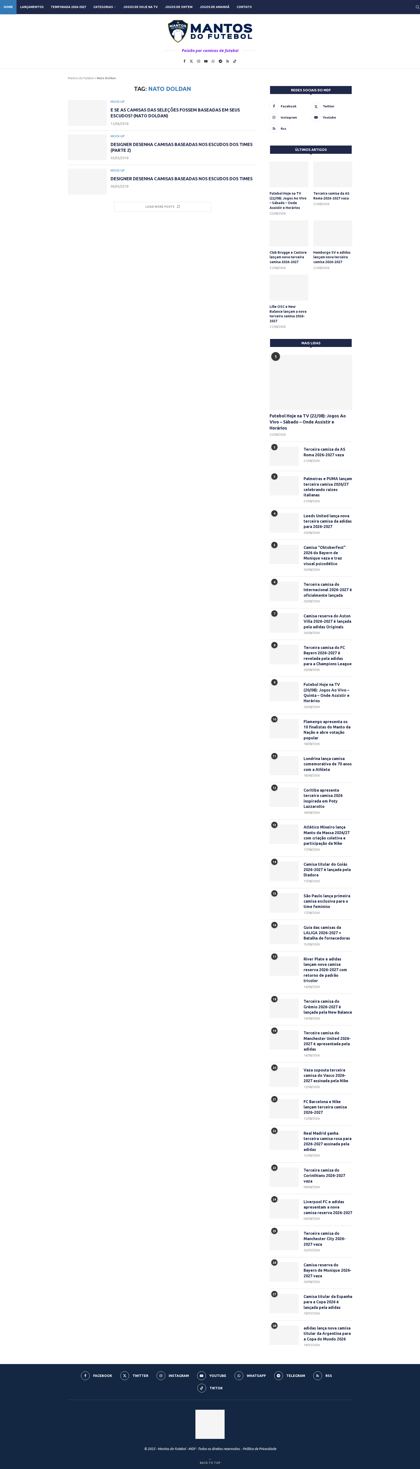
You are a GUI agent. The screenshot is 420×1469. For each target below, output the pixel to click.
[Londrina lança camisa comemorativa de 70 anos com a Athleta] (284, 765)
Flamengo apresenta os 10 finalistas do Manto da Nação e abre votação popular (327, 729)
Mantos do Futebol (81, 78)
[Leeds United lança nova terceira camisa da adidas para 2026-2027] (284, 523)
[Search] (417, 7)
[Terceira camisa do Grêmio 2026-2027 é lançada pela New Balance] (284, 1008)
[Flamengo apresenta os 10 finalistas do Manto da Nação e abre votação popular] (284, 728)
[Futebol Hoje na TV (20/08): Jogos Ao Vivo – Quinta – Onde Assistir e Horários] (284, 691)
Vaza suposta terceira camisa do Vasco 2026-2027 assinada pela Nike (326, 1075)
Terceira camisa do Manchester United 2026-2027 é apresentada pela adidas (327, 1041)
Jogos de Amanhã (214, 7)
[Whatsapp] (213, 61)
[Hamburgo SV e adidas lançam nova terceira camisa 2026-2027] (332, 233)
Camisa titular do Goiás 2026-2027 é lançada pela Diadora (327, 869)
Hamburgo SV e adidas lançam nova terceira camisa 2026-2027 (331, 257)
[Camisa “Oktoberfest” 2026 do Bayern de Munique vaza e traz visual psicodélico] (284, 554)
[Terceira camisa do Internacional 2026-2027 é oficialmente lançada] (284, 591)
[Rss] (227, 61)
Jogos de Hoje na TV (140, 7)
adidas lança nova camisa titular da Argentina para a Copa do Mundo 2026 (327, 1333)
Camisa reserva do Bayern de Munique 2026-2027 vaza (327, 1270)
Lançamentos (32, 7)
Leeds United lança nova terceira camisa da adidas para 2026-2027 (328, 521)
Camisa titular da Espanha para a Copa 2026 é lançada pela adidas (328, 1302)
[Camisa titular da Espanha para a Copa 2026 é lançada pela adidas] (284, 1303)
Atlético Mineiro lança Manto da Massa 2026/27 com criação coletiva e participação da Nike (327, 835)
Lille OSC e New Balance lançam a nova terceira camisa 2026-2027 (288, 314)
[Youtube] (206, 61)
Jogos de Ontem (178, 7)
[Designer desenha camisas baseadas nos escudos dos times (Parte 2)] (87, 147)
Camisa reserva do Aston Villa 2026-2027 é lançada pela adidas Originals (327, 621)
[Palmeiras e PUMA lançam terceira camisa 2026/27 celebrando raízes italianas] (284, 485)
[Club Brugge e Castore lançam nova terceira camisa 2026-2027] (289, 233)
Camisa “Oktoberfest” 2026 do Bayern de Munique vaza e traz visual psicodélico (325, 555)
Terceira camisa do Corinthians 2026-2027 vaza (324, 1175)
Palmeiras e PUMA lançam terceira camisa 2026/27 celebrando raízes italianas (328, 486)
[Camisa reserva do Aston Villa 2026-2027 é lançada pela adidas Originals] (284, 623)
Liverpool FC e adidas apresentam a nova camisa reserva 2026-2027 (328, 1207)
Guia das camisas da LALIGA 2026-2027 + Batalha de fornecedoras (327, 933)
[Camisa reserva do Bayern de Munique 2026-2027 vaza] (284, 1272)
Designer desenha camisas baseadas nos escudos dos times (182, 178)
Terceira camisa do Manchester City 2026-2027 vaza (325, 1238)
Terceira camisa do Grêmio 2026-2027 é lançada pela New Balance (328, 1006)
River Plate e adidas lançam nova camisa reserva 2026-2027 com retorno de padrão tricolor (325, 970)
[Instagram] (198, 61)
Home (8, 7)
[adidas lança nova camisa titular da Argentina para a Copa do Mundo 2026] (284, 1335)
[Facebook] (184, 61)
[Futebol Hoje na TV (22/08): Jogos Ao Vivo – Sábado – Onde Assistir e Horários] (289, 175)
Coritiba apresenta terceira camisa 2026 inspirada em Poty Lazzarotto (323, 798)
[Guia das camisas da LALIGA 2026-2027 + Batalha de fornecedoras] (284, 934)
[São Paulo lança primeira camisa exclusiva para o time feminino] (284, 903)
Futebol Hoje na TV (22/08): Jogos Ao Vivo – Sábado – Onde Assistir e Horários (288, 200)
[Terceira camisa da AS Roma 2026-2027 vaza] (332, 175)
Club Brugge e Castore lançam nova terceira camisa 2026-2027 (288, 257)
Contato (244, 7)
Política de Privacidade (259, 1449)
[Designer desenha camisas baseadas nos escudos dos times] (87, 182)
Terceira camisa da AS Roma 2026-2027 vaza (331, 195)
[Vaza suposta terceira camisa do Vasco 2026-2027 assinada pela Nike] (284, 1077)
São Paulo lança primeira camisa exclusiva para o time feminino (327, 901)
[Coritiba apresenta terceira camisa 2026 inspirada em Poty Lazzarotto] (284, 797)
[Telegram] (220, 61)
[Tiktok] (234, 61)
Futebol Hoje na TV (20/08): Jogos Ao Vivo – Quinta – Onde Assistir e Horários (327, 692)
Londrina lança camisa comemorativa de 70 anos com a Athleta (328, 764)
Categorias (103, 7)
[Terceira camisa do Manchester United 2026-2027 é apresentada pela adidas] (284, 1040)
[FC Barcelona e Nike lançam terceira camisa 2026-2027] (284, 1108)
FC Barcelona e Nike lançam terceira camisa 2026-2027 (325, 1107)
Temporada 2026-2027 (68, 7)
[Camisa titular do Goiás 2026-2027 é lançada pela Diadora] (284, 871)
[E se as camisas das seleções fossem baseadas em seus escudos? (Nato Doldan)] (87, 113)
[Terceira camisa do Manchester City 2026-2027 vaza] (284, 1240)
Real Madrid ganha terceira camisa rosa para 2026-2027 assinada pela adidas (327, 1141)
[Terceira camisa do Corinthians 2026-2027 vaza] (284, 1177)
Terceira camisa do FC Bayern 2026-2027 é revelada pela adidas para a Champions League (328, 655)
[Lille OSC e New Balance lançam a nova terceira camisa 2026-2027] (289, 288)
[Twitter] (191, 61)
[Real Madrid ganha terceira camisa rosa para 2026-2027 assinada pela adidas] (284, 1140)
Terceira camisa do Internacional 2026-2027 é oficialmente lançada (328, 589)
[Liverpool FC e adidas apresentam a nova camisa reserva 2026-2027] (284, 1208)
